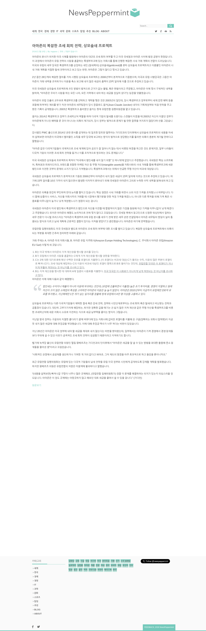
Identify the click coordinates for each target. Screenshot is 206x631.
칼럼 (82, 31)
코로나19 (92, 570)
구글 (82, 561)
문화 (68, 31)
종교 (75, 570)
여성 (103, 565)
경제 (46, 31)
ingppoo (54, 52)
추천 (88, 31)
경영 (52, 31)
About (105, 31)
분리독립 (105, 561)
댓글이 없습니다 (71, 52)
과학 (62, 31)
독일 (87, 561)
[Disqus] (103, 431)
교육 (77, 561)
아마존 (87, 565)
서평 (112, 561)
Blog (95, 31)
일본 (70, 570)
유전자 (125, 565)
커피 (85, 570)
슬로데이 (72, 565)
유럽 (119, 565)
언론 (98, 565)
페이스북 (108, 570)
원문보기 (36, 385)
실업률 (80, 565)
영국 (107, 565)
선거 (117, 561)
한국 (40, 31)
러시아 (93, 561)
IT (57, 31)
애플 (93, 565)
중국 (80, 570)
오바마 (113, 565)
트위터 (100, 570)
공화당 (71, 561)
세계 (34, 31)
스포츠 (75, 31)
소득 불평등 (125, 561)
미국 (99, 561)
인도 (131, 565)
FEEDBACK (149, 627)
